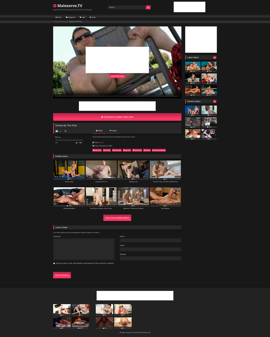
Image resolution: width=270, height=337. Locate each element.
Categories (71, 17)
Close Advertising (117, 76)
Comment (56, 236)
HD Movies (138, 150)
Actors (94, 17)
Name (122, 236)
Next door (64, 21)
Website (123, 254)
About (100, 131)
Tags (83, 17)
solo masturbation (159, 150)
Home (59, 17)
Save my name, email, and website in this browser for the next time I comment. (85, 263)
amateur (107, 150)
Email (122, 245)
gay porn (127, 150)
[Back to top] (263, 331)
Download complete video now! (118, 117)
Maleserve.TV (69, 5)
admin (101, 142)
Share (114, 131)
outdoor (148, 150)
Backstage (117, 150)
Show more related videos (117, 218)
